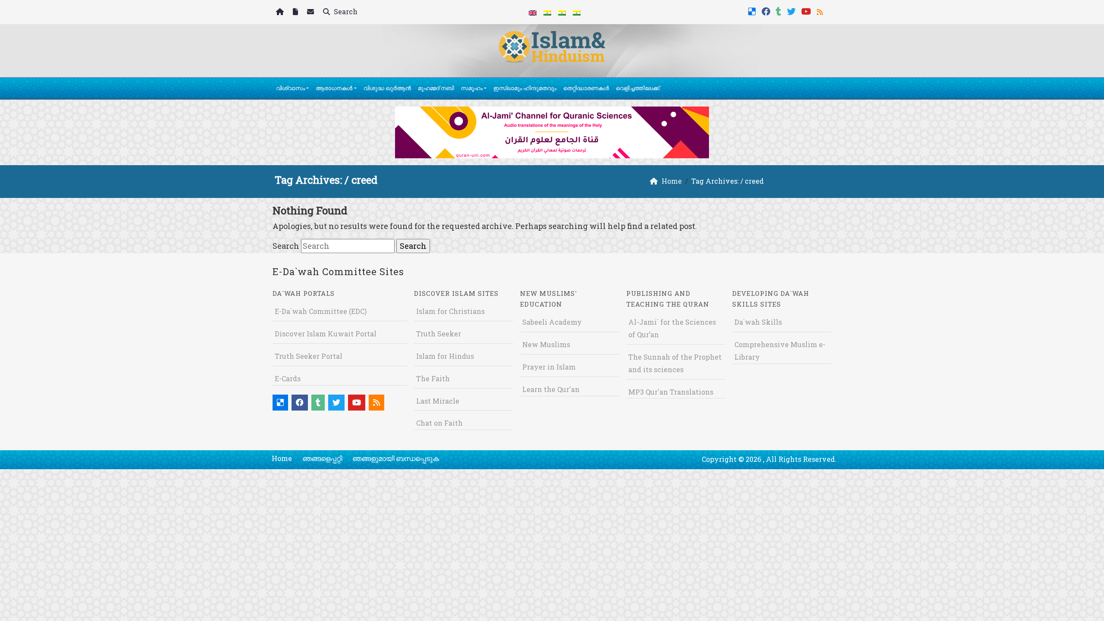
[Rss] (821, 10)
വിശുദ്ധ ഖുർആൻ (387, 88)
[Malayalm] (547, 12)
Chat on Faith (439, 422)
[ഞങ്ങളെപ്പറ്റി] (296, 12)
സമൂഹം (472, 88)
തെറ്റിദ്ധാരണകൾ (586, 88)
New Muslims (546, 344)
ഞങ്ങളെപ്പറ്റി (322, 458)
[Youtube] (807, 10)
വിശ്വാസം (290, 88)
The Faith (433, 378)
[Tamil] (576, 12)
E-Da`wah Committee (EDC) (321, 311)
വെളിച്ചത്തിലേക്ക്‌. (638, 88)
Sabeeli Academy (552, 321)
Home (282, 458)
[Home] (281, 12)
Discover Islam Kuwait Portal (325, 333)
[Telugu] (562, 12)
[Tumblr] (780, 10)
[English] (532, 12)
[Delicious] (753, 10)
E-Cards (288, 378)
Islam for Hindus (445, 356)
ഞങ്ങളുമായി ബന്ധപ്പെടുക (395, 458)
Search (345, 11)
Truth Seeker (438, 333)
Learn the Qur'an (551, 389)
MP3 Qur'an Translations (670, 391)
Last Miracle (437, 400)
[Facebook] (767, 10)
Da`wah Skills (758, 321)
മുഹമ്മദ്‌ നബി (436, 88)
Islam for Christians (450, 311)
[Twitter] (792, 10)
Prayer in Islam (549, 366)
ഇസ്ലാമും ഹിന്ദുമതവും (524, 88)
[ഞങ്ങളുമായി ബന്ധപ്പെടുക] (312, 12)
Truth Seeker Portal (308, 356)
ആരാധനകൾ (334, 88)
